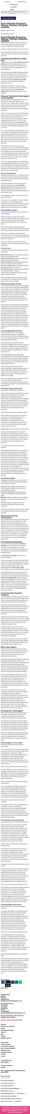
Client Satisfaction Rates (9, 210)
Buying (3, 1028)
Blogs (6, 12)
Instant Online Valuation (7, 1046)
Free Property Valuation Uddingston (10, 1088)
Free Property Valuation (7, 1083)
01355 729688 (5, 1011)
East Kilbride (24, 99)
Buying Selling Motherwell (7, 1093)
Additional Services (6, 1038)
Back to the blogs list (8, 18)
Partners (3, 1054)
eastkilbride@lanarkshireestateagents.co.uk (13, 1013)
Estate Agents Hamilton (7, 1085)
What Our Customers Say (8, 1026)
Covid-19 (3, 1032)
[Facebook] (3, 982)
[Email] (12, 982)
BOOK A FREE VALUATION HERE (11, 1020)
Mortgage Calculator (6, 1052)
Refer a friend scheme (6, 1101)
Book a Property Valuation (8, 1048)
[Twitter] (8, 983)
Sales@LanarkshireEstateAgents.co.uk (11, 1001)
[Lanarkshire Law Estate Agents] (15, 7)
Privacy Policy (4, 1042)
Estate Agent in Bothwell (7, 1080)
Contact (3, 1056)
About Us (3, 1024)
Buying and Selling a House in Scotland (11, 1098)
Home (2, 12)
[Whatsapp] (20, 982)
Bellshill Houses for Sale (7, 1091)
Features (3, 1036)
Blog (2, 1034)
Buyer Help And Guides (7, 1030)
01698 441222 (22, 1)
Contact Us (7, 1)
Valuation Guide (5, 1050)
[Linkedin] (16, 982)
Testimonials (18, 1101)
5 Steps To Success (6, 1044)
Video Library (20, 1093)
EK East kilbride (19, 120)
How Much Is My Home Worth (8, 1096)
